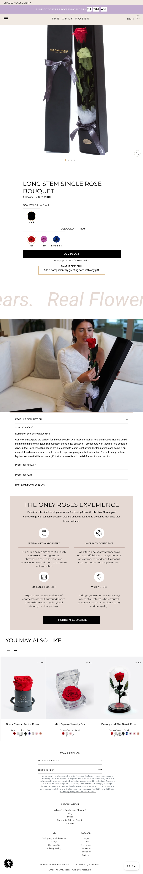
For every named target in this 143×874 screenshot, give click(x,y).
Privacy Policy (54, 848)
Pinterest (86, 845)
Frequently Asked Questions (71, 620)
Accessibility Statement (87, 864)
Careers (70, 823)
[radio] (31, 216)
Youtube (85, 848)
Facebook (86, 851)
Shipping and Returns (54, 838)
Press (70, 816)
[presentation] (8, 650)
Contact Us (54, 845)
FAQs (54, 841)
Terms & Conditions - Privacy (54, 864)
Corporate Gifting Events (70, 820)
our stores (95, 599)
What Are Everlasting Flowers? (70, 810)
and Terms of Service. (86, 791)
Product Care (23, 475)
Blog (70, 813)
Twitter (86, 855)
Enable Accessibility (17, 2)
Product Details (25, 465)
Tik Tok (85, 841)
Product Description (28, 419)
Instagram (85, 838)
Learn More (43, 196)
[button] (72, 260)
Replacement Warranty (30, 485)
